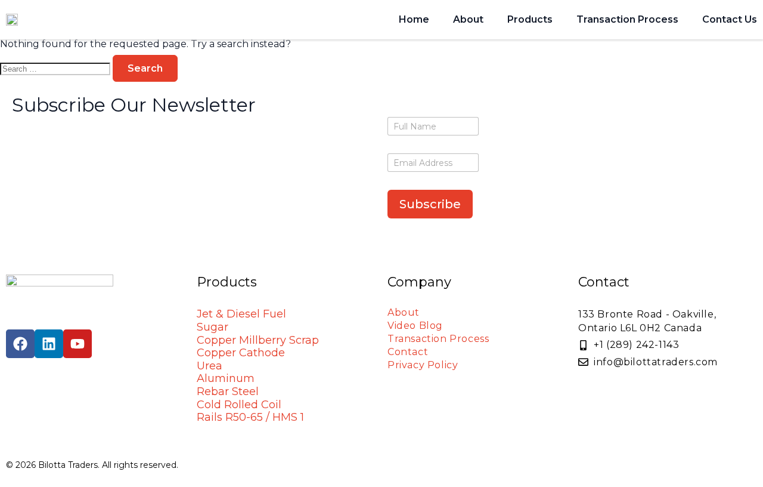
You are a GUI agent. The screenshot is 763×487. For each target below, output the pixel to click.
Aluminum (226, 378)
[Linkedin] (49, 343)
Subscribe (430, 204)
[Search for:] (56, 68)
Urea (209, 365)
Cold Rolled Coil (239, 404)
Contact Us (729, 19)
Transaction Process (627, 19)
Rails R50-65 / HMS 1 (250, 417)
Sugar (212, 327)
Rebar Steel (228, 391)
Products (530, 19)
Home (414, 19)
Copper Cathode (241, 352)
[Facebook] (20, 343)
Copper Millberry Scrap (258, 340)
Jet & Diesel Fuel (241, 313)
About (468, 19)
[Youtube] (77, 343)
